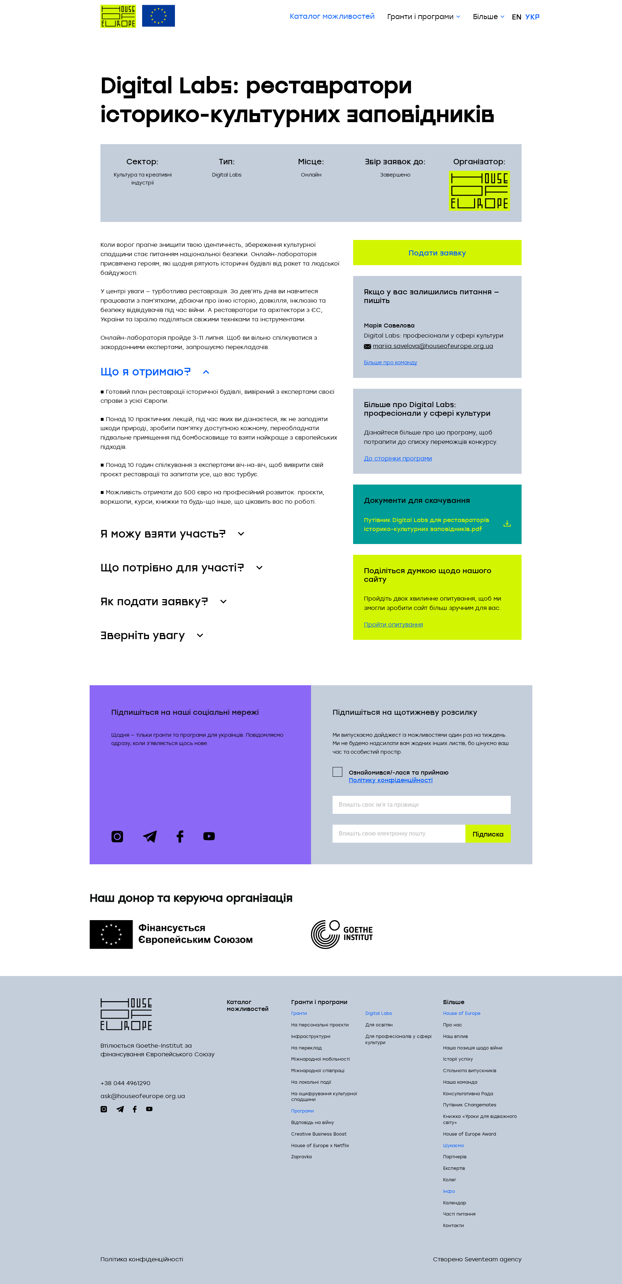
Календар (454, 1202)
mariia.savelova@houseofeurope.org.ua (433, 346)
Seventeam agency (493, 1259)
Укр (532, 16)
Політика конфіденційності (141, 1259)
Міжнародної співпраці (317, 1070)
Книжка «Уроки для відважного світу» (480, 1119)
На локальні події (311, 1082)
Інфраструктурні (310, 1036)
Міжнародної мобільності (320, 1059)
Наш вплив (455, 1036)
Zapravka (301, 1156)
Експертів (454, 1168)
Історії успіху (458, 1059)
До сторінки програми (398, 458)
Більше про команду (390, 362)
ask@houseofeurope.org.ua (142, 1096)
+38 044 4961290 (125, 1083)
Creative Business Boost (319, 1134)
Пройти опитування (393, 624)
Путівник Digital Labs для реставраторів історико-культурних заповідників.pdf (426, 524)
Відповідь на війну (312, 1122)
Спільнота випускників (469, 1070)
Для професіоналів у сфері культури (398, 1039)
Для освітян (379, 1024)
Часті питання (459, 1214)
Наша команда (460, 1082)
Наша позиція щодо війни (472, 1048)
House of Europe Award (469, 1134)
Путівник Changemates (469, 1104)
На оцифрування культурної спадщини (324, 1096)
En (517, 16)
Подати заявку (437, 252)
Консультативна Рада (468, 1093)
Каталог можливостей (332, 16)
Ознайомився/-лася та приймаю (399, 776)
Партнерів (454, 1156)
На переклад (306, 1048)
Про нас (452, 1024)
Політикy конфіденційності (391, 780)
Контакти (453, 1225)
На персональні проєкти (320, 1024)
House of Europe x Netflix (320, 1145)
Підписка (488, 833)
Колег (449, 1179)
